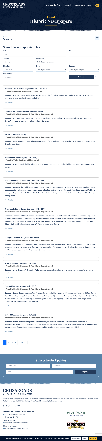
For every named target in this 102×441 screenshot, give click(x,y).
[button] (97, 5)
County (6, 58)
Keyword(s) (7, 74)
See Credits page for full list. (12, 406)
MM (4, 51)
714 (21, 342)
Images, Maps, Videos (83, 5)
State (38, 66)
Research (68, 5)
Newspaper (40, 58)
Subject (72, 66)
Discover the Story (54, 5)
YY (70, 51)
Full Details (9, 102)
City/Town (7, 66)
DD (37, 51)
